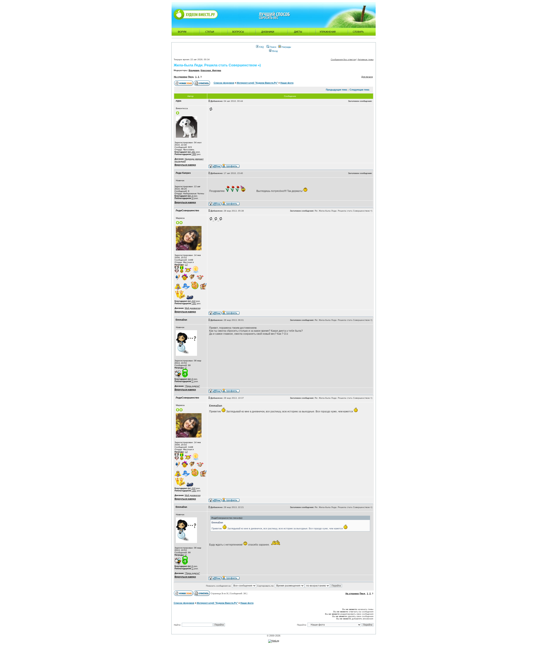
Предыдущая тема (336, 89)
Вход (275, 51)
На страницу (180, 77)
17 (186, 264)
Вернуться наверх (185, 164)
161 (194, 303)
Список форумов (224, 83)
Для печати (367, 77)
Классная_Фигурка (211, 70)
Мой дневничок (192, 308)
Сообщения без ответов (343, 59)
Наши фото (287, 83)
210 (193, 301)
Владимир (194, 70)
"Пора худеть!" (192, 386)
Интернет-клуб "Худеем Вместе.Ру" (257, 83)
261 (193, 152)
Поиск (272, 47)
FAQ (261, 47)
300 (194, 154)
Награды (286, 47)
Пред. (191, 77)
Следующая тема (359, 89)
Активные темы (365, 59)
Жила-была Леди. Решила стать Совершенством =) (217, 65)
